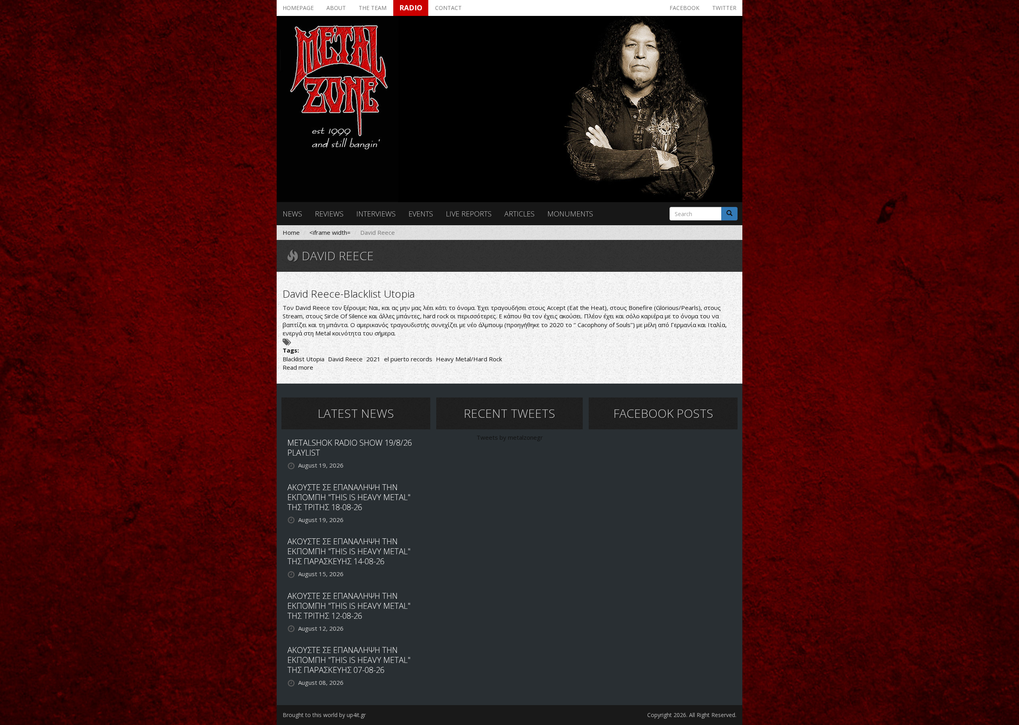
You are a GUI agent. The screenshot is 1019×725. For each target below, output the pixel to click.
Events (420, 213)
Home (291, 232)
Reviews (329, 213)
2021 (373, 359)
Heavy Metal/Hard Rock (469, 359)
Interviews (376, 213)
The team (373, 8)
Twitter (724, 8)
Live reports (469, 213)
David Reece (345, 359)
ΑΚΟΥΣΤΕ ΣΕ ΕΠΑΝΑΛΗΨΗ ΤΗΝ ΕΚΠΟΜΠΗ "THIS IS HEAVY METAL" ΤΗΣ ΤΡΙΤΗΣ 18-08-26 (348, 497)
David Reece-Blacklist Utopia (349, 293)
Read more (298, 367)
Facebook (684, 8)
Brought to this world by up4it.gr (324, 715)
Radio (410, 7)
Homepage (298, 8)
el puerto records (408, 359)
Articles (519, 213)
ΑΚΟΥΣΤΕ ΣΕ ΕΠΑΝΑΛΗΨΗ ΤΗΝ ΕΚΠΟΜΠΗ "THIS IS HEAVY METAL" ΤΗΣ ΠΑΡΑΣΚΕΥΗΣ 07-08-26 (348, 660)
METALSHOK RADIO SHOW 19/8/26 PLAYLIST (349, 447)
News (292, 213)
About (336, 8)
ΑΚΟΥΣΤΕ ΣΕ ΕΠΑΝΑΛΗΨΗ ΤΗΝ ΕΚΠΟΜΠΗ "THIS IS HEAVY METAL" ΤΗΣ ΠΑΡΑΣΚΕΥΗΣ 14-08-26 (348, 551)
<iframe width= (330, 232)
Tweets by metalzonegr (509, 437)
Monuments (570, 213)
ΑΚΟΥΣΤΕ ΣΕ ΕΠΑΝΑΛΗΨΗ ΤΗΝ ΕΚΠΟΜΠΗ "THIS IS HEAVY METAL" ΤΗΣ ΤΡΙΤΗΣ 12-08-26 (348, 606)
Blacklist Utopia (303, 359)
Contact (448, 8)
